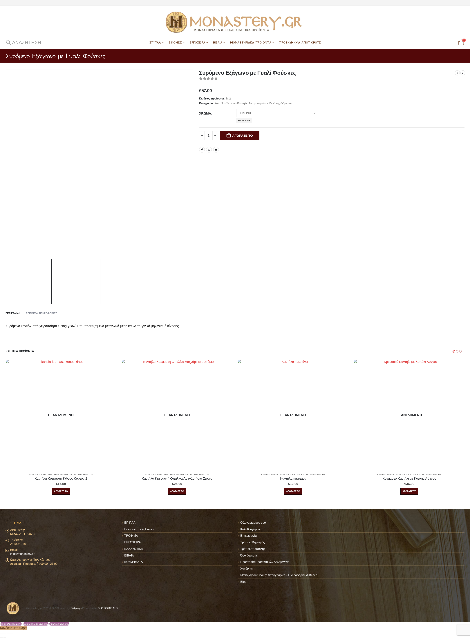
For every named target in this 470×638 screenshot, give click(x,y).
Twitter (209, 150)
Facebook (202, 150)
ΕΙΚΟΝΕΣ (175, 42)
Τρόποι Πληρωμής (252, 542)
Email (216, 150)
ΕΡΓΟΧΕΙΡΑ (197, 42)
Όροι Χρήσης (249, 555)
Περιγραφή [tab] (12, 313)
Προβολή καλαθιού (11, 623)
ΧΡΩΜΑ (205, 113)
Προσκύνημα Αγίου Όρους (300, 42)
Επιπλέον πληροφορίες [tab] (41, 313)
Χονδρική (246, 568)
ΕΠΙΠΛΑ (155, 42)
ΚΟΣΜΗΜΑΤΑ (133, 561)
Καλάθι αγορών (250, 529)
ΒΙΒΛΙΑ (217, 42)
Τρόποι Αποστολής (252, 548)
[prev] (457, 72)
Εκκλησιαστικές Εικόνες (139, 529)
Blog (243, 581)
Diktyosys (76, 608)
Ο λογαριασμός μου (253, 522)
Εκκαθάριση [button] (244, 120)
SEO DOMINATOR (109, 608)
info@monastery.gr (22, 553)
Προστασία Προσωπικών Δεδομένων (264, 561)
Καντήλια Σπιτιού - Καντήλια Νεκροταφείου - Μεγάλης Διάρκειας (253, 103)
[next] (462, 72)
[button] (23, 42)
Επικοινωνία (248, 535)
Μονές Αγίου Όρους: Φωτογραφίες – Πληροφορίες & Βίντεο (278, 575)
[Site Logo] (235, 22)
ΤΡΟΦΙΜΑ (131, 535)
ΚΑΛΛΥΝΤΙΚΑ (133, 548)
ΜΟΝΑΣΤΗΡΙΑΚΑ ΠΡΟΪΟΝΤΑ (250, 42)
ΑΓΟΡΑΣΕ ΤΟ (242, 135)
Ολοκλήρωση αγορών (35, 623)
